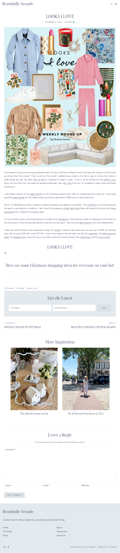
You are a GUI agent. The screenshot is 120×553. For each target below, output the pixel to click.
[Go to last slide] (14, 379)
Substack (61, 535)
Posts (5, 535)
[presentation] (34, 379)
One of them (39, 179)
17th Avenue (111, 547)
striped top (85, 237)
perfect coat (110, 179)
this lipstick (63, 219)
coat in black (104, 237)
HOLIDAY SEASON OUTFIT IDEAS (22, 325)
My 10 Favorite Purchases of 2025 (86, 413)
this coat (67, 183)
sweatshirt (93, 233)
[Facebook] (8, 547)
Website (85, 485)
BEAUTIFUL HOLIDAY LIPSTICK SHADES (93, 325)
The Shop (7, 531)
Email (46, 485)
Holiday (20, 288)
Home (5, 527)
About (59, 527)
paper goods (36, 194)
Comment (10, 449)
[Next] (106, 379)
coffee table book (71, 208)
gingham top (19, 237)
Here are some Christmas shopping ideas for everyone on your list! (60, 266)
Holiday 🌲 (69, 22)
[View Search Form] (111, 4)
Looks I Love (32, 288)
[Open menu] (115, 4)
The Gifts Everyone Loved (34, 413)
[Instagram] (4, 547)
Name (8, 485)
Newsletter (62, 531)
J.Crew (57, 230)
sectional (91, 205)
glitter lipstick (86, 222)
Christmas (9, 288)
